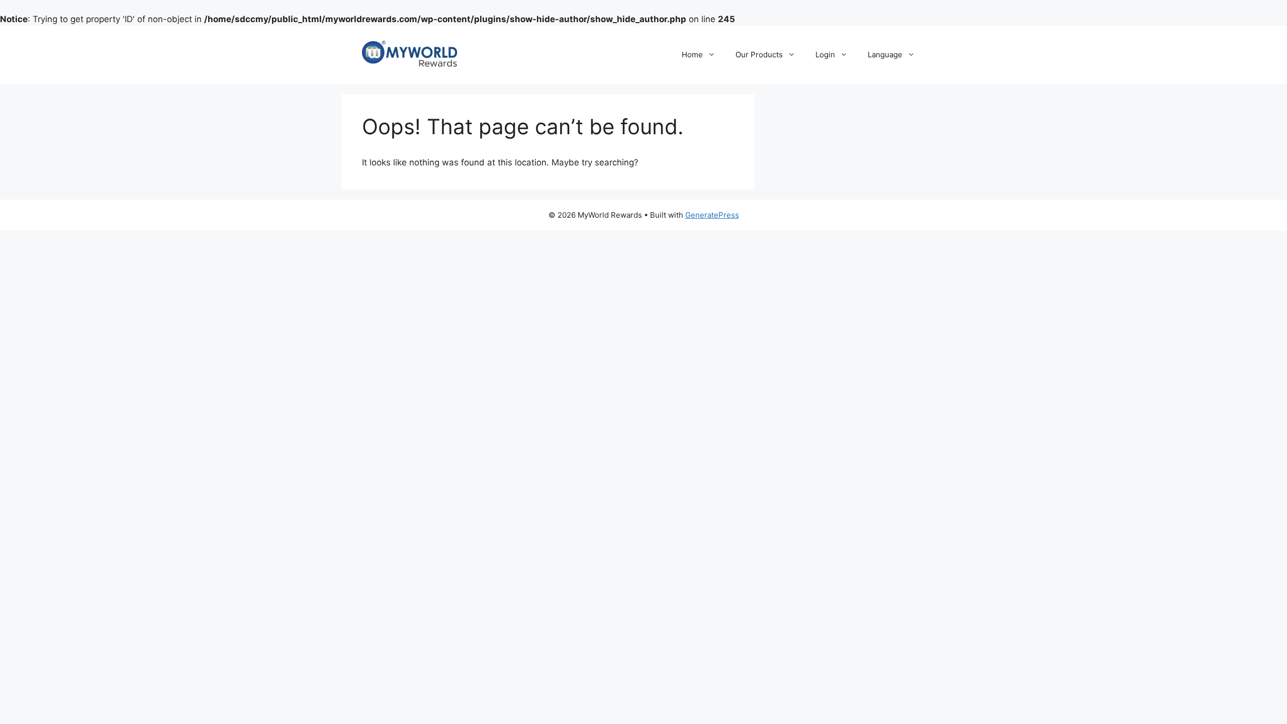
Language (885, 54)
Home (692, 54)
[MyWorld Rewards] (409, 54)
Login (825, 54)
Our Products (759, 54)
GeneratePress (712, 215)
